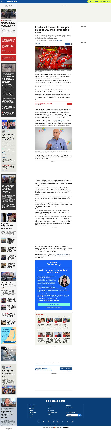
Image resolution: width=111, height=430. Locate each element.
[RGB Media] (56, 427)
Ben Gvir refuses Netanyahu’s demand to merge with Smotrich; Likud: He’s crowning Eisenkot (8, 206)
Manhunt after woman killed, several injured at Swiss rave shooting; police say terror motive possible (8, 40)
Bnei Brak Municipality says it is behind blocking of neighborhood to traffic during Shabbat (11, 241)
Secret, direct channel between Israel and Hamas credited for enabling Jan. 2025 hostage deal (49, 326)
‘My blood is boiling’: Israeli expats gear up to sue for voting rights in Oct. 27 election (66, 326)
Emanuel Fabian (5, 98)
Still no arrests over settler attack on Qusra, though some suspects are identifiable (8, 79)
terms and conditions (51, 405)
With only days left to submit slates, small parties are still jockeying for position (8, 137)
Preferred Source (59, 40)
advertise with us (51, 410)
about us (49, 408)
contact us (50, 414)
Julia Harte (10, 324)
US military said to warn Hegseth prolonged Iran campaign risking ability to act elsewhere (8, 24)
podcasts (31, 416)
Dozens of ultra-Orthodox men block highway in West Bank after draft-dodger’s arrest (11, 257)
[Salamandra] (66, 427)
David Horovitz (4, 157)
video (30, 418)
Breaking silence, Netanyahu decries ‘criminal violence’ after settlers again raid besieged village (49, 341)
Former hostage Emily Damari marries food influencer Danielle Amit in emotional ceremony (41, 326)
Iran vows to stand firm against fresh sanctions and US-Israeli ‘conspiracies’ (11, 300)
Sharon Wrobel (8, 367)
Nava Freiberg (9, 84)
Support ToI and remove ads (105, 1)
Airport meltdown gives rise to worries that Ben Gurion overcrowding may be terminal (8, 373)
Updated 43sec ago (8, 20)
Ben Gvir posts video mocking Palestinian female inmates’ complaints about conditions (8, 188)
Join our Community (94, 1)
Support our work (54, 304)
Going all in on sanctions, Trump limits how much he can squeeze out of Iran (10, 315)
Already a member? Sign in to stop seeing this (54, 307)
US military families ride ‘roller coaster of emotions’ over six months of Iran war (11, 322)
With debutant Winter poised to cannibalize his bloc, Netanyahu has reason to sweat (8, 150)
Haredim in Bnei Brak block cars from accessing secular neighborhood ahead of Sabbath (11, 249)
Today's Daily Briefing (8, 330)
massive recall (60, 120)
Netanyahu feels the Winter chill (8, 155)
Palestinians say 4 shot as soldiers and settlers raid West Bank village (8, 52)
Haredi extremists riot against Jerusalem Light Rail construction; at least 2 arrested (11, 265)
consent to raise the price (61, 254)
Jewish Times (31, 406)
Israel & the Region (33, 405)
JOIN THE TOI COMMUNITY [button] (66, 368)
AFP (9, 192)
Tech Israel (31, 410)
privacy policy (50, 406)
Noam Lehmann (5, 192)
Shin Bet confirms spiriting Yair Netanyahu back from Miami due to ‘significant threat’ (57, 340)
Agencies (13, 98)
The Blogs (31, 414)
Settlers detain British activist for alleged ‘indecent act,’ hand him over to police (41, 340)
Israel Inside (31, 408)
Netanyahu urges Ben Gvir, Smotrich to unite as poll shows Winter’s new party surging (8, 160)
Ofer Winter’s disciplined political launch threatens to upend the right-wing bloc (8, 167)
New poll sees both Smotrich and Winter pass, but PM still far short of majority (8, 58)
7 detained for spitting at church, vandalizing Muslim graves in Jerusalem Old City (8, 101)
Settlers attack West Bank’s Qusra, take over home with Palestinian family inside (8, 113)
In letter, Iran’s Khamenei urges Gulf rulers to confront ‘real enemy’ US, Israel (8, 285)
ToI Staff (38, 43)
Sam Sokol (3, 152)
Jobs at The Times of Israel (52, 412)
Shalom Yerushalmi (5, 170)
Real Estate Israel (32, 412)
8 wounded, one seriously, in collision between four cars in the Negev (8, 46)
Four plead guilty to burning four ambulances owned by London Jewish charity (66, 340)
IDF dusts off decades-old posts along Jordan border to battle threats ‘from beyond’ (58, 326)
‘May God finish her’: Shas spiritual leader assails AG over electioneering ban (7, 226)
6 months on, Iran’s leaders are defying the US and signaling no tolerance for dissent (11, 307)
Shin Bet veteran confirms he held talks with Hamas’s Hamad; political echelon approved (8, 414)
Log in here (69, 370)
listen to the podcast (10, 341)
